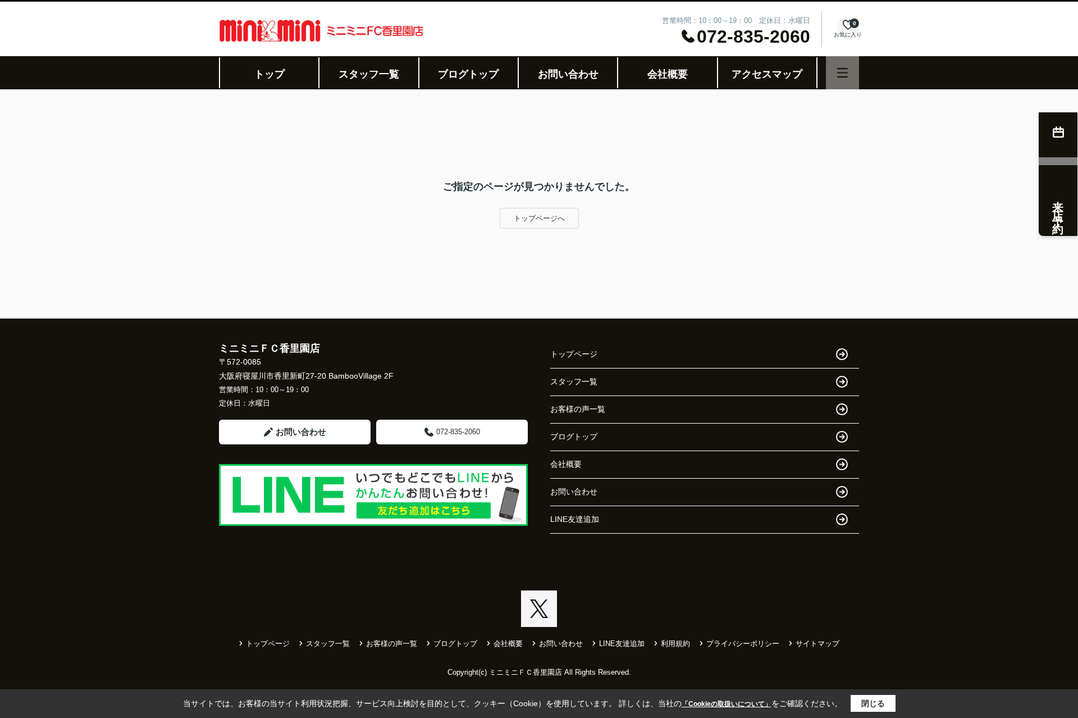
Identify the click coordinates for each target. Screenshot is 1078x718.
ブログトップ (468, 74)
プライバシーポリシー (742, 643)
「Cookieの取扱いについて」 (726, 704)
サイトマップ (817, 643)
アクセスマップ (767, 74)
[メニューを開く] (842, 73)
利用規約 (675, 643)
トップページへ (539, 218)
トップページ (573, 353)
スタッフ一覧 (369, 74)
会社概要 (667, 74)
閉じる (873, 703)
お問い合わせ (568, 74)
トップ (269, 74)
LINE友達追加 (574, 519)
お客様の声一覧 (577, 409)
